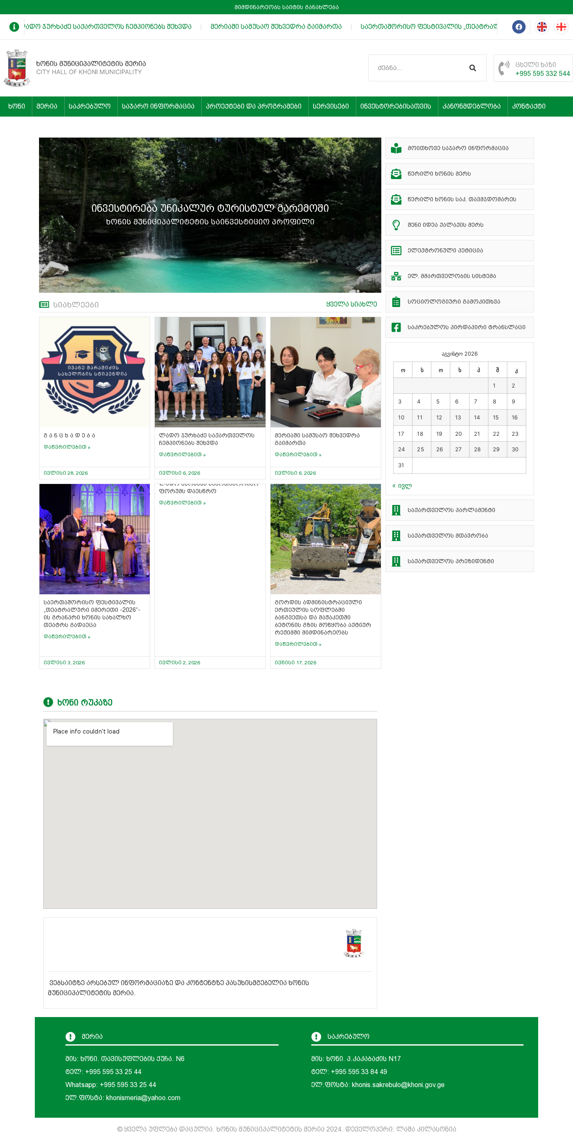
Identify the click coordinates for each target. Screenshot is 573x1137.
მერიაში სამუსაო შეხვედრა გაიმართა (265, 27)
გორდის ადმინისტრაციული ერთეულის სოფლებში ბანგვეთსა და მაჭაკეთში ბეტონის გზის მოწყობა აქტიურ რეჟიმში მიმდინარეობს (323, 617)
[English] (542, 26)
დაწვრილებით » (67, 447)
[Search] (472, 68)
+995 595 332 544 (543, 74)
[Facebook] (519, 27)
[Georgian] (561, 26)
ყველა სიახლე (351, 304)
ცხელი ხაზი (536, 65)
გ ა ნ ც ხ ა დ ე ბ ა (69, 435)
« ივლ (402, 485)
